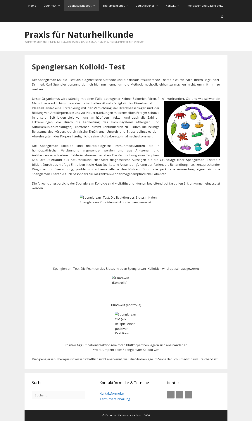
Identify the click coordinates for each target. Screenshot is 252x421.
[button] (60, 5)
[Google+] (188, 394)
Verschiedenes (145, 5)
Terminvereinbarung (115, 399)
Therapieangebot (114, 5)
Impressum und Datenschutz (205, 5)
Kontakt (171, 5)
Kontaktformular (112, 393)
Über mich (50, 5)
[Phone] (171, 394)
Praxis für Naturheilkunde (79, 34)
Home (32, 5)
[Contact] (179, 394)
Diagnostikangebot (80, 5)
